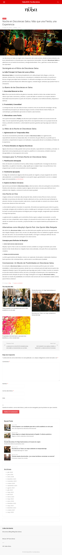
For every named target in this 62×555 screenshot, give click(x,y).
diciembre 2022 (11, 508)
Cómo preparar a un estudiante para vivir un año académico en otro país (32, 426)
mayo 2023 (10, 505)
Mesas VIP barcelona (8, 538)
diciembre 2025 (11, 479)
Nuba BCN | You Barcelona (31, 2)
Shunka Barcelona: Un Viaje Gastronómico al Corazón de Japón (22, 442)
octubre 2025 (11, 483)
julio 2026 (10, 472)
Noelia (15, 27)
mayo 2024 (10, 499)
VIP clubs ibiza (6, 546)
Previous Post (17, 346)
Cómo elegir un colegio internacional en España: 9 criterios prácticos (32, 434)
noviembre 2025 (12, 481)
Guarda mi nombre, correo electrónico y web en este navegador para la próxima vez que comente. (29, 407)
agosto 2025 (11, 488)
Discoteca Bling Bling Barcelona (11, 531)
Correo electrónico (8, 391)
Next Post (45, 346)
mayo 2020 (10, 512)
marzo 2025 (10, 496)
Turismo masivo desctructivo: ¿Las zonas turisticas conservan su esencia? (33, 456)
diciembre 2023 (11, 503)
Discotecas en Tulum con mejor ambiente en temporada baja (29, 448)
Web (3, 398)
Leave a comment (18, 283)
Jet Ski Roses (19, 179)
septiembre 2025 (12, 485)
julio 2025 (10, 490)
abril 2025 (10, 494)
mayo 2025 (10, 492)
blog (4, 18)
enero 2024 (10, 501)
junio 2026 (10, 474)
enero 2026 (10, 476)
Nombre (5, 383)
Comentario (6, 361)
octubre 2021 (11, 510)
